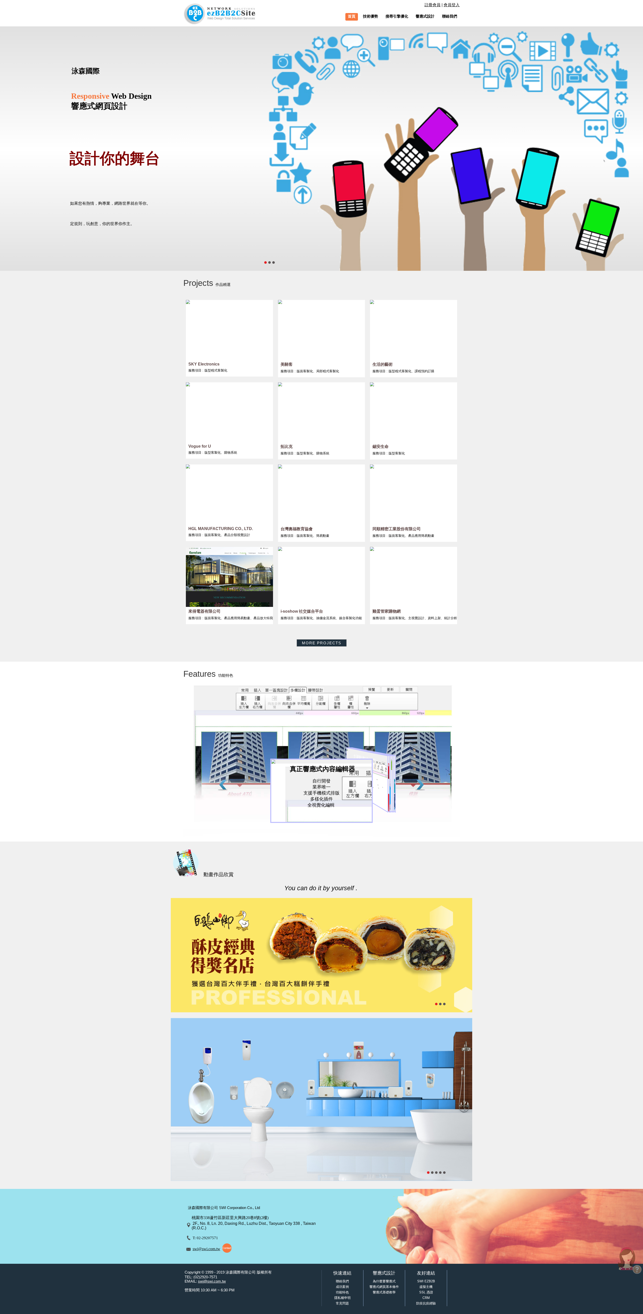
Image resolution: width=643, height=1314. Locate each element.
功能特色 (342, 1292)
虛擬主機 (426, 1287)
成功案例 (342, 1287)
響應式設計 (384, 1273)
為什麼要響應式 (384, 1281)
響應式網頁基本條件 (384, 1287)
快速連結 (342, 1273)
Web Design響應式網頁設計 (111, 101)
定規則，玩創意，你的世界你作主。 (102, 224)
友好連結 (426, 1273)
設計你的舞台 (115, 158)
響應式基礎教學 (384, 1292)
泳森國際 (86, 71)
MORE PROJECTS (321, 643)
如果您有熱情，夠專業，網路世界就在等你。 (110, 203)
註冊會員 (432, 5)
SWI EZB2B (426, 1281)
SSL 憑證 (426, 1292)
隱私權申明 (342, 1298)
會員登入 (452, 5)
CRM (426, 1298)
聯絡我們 (342, 1281)
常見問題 (342, 1303)
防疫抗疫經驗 (426, 1303)
